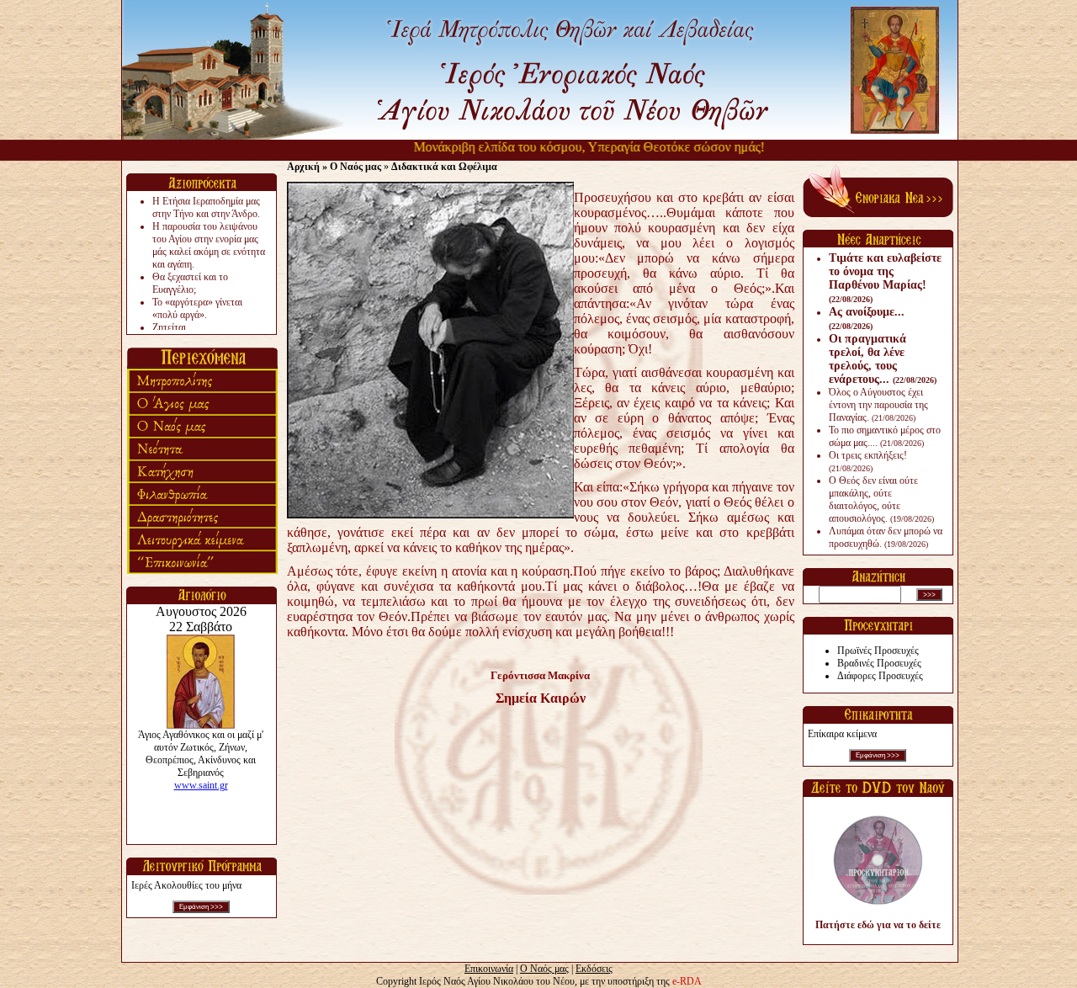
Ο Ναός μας (544, 969)
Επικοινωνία (488, 969)
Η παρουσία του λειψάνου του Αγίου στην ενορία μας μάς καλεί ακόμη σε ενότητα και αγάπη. (208, 245)
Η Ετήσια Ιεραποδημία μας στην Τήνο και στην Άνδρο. (206, 207)
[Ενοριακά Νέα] (878, 214)
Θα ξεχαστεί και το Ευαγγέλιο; (190, 283)
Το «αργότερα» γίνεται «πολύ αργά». (197, 308)
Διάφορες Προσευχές (880, 676)
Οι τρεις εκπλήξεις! (868, 461)
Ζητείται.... (174, 327)
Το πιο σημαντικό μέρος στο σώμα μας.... (885, 436)
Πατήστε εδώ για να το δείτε (878, 925)
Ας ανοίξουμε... (867, 318)
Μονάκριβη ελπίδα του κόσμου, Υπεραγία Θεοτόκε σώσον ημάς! (570, 147)
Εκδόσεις (594, 969)
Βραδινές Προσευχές (879, 663)
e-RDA (687, 981)
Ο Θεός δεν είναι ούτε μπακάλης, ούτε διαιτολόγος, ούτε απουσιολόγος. (881, 499)
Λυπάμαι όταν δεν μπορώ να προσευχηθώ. (885, 537)
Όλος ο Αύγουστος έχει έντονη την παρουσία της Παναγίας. (878, 404)
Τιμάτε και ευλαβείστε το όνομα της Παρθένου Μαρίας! (885, 278)
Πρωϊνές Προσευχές (878, 650)
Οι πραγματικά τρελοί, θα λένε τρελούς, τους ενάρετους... (882, 358)
